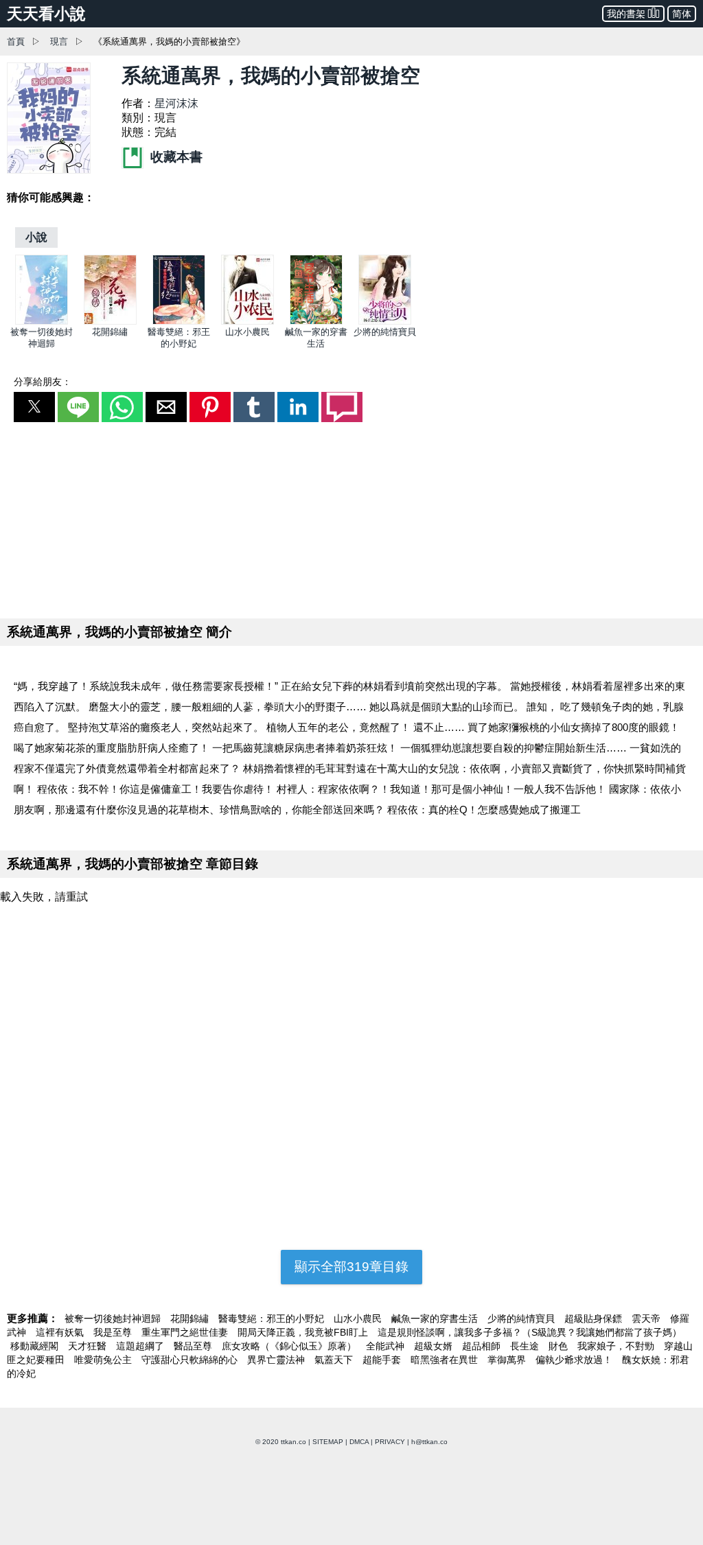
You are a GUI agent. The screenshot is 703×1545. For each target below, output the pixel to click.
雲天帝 (647, 1318)
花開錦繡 (110, 332)
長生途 (526, 1345)
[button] (34, 407)
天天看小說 (46, 14)
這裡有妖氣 (61, 1332)
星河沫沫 (176, 103)
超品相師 (482, 1345)
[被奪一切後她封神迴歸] (41, 321)
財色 (560, 1345)
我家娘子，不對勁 (617, 1345)
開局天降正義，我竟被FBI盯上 (304, 1332)
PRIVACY (390, 1441)
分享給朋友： (42, 381)
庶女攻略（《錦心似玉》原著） (290, 1345)
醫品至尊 (194, 1345)
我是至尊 (114, 1332)
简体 (681, 13)
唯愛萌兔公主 (104, 1359)
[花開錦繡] (110, 321)
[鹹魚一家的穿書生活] (316, 321)
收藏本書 (175, 157)
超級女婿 (434, 1345)
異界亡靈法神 (277, 1359)
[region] (351, 517)
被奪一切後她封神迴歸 (114, 1318)
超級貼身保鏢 (594, 1318)
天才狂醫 (88, 1345)
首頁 (16, 41)
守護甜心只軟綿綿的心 (190, 1359)
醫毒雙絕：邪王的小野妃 (272, 1318)
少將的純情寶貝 (385, 332)
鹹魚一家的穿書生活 (436, 1318)
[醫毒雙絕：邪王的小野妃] (178, 321)
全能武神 (386, 1345)
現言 (59, 41)
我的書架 (626, 13)
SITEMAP (327, 1441)
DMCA (359, 1441)
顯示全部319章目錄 (351, 1266)
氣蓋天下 (335, 1359)
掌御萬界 (508, 1359)
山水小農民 (247, 332)
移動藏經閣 (35, 1345)
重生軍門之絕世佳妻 (186, 1332)
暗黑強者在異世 (446, 1359)
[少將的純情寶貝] (384, 321)
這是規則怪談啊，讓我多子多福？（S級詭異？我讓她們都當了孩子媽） (530, 1332)
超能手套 (383, 1359)
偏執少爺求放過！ (575, 1359)
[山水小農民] (247, 321)
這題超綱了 (141, 1345)
